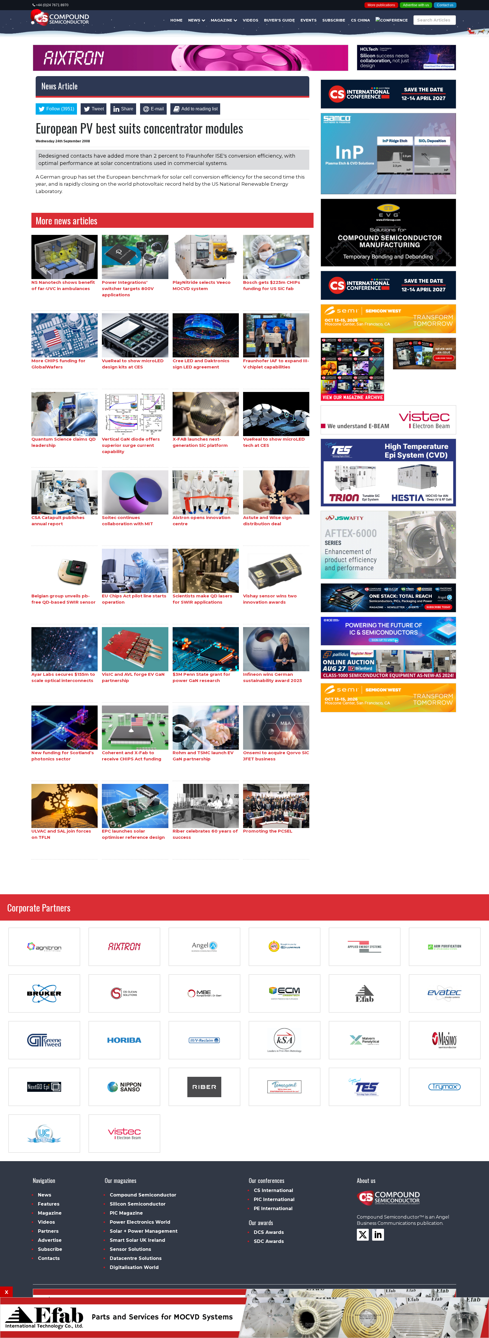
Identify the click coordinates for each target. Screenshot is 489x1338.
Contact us (445, 5)
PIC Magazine (126, 1213)
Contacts (49, 1258)
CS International (273, 1190)
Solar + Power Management (143, 1231)
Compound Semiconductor (143, 1195)
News (194, 20)
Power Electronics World (140, 1222)
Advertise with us (416, 5)
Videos (250, 20)
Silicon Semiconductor (138, 1204)
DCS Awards (269, 1232)
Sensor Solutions (130, 1249)
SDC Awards (269, 1241)
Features (48, 1204)
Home (176, 20)
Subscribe (333, 20)
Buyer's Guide (279, 20)
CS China (360, 20)
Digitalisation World (134, 1267)
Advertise (50, 1240)
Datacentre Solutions (136, 1258)
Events (309, 20)
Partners (48, 1231)
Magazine (222, 20)
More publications (381, 5)
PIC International (274, 1199)
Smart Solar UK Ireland (137, 1240)
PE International (273, 1208)
